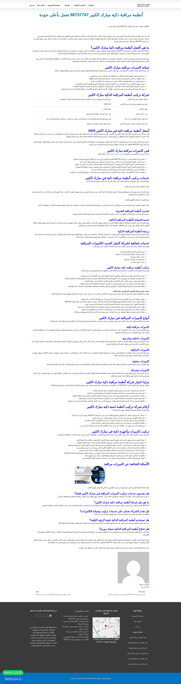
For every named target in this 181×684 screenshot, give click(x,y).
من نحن (31, 5)
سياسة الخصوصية (54, 5)
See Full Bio (145, 587)
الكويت (105, 496)
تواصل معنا (41, 5)
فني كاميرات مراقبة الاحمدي (137, 659)
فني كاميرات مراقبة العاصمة (137, 664)
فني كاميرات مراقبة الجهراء (138, 648)
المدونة (67, 5)
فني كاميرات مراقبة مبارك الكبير (137, 653)
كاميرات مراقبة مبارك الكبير (115, 154)
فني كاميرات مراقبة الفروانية (137, 643)
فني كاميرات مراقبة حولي (137, 637)
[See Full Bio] (140, 587)
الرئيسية (91, 5)
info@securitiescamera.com (103, 639)
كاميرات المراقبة (79, 5)
